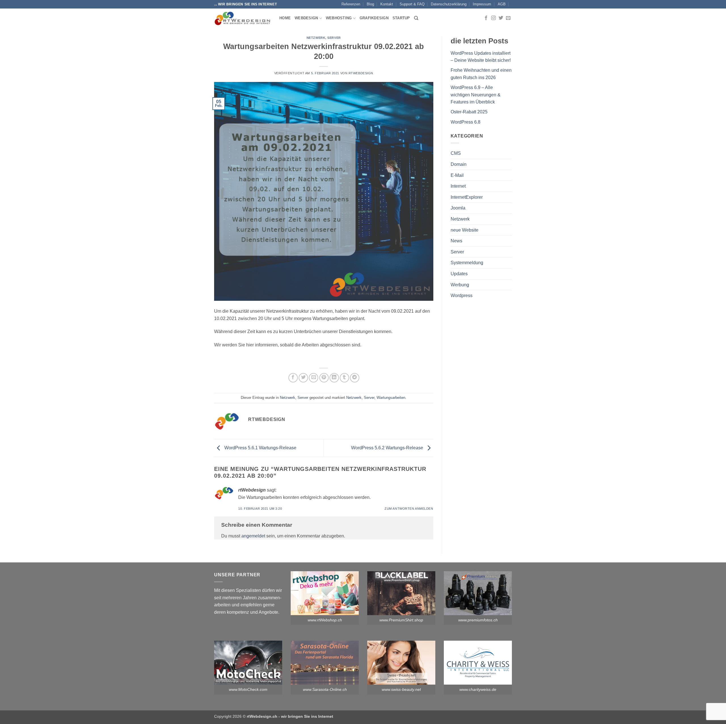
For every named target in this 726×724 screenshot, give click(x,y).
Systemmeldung (467, 262)
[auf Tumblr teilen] (344, 377)
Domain (459, 164)
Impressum (482, 4)
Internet (458, 186)
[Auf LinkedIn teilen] (334, 377)
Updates (459, 273)
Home (285, 18)
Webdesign (306, 18)
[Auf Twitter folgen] (501, 18)
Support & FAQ (412, 4)
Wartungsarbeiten (391, 397)
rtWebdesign (361, 73)
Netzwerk (316, 37)
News (456, 240)
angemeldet (253, 536)
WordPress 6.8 (465, 122)
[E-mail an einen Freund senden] (313, 377)
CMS (456, 153)
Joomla (458, 208)
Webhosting (339, 18)
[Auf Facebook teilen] (293, 377)
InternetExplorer (467, 197)
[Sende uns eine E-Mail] (508, 18)
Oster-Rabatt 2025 (469, 111)
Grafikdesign (374, 18)
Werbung (460, 284)
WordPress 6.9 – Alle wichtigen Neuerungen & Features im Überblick (476, 94)
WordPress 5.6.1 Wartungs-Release (259, 447)
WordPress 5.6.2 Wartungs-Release (387, 447)
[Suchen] (416, 18)
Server (334, 37)
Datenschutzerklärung (449, 4)
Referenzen (350, 4)
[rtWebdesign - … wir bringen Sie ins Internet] (242, 18)
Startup (401, 18)
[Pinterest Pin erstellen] (324, 377)
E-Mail (457, 175)
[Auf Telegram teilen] (354, 377)
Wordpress (461, 295)
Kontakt (386, 4)
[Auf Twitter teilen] (303, 377)
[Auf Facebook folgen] (486, 18)
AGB (502, 4)
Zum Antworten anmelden (409, 508)
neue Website (464, 230)
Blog (370, 4)
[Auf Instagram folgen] (493, 18)
